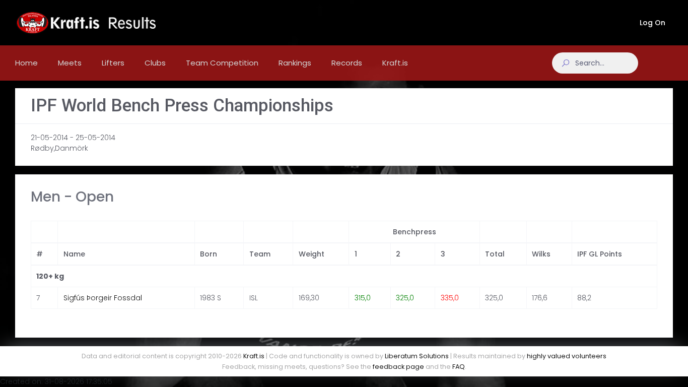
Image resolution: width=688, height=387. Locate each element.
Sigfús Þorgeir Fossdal (102, 298)
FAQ (458, 366)
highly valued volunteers (566, 356)
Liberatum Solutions (417, 356)
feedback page (398, 366)
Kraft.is (253, 356)
